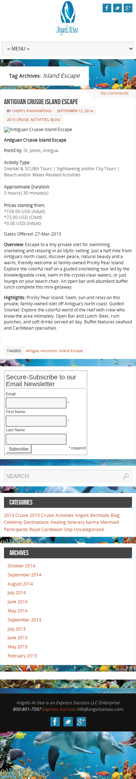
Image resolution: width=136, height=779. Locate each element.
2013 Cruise (16, 515)
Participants (16, 529)
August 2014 (20, 584)
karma (92, 522)
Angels (82, 515)
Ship (68, 529)
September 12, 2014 (75, 110)
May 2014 (18, 611)
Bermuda (99, 515)
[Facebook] (107, 8)
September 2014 (24, 575)
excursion (49, 350)
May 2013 (18, 647)
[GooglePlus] (128, 8)
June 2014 (18, 602)
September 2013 (24, 620)
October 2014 (21, 566)
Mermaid (109, 522)
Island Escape (71, 350)
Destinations (36, 522)
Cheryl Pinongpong (31, 110)
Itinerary (76, 522)
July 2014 (17, 593)
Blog (55, 119)
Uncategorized (89, 529)
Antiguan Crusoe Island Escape (41, 102)
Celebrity (13, 522)
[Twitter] (117, 8)
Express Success (58, 709)
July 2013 (17, 629)
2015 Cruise (18, 119)
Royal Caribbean (45, 529)
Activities (39, 119)
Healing (58, 522)
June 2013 (18, 638)
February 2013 (22, 656)
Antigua (32, 350)
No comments (114, 93)
